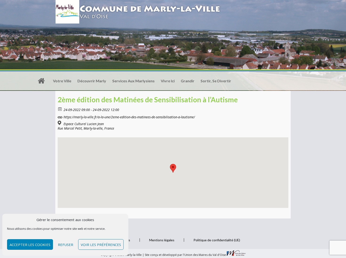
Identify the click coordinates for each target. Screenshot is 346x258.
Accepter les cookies (30, 244)
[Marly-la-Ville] (41, 80)
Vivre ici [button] (168, 81)
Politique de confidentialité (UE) (216, 240)
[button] (173, 168)
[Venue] (60, 123)
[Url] (60, 116)
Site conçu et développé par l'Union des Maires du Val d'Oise (185, 255)
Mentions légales (161, 240)
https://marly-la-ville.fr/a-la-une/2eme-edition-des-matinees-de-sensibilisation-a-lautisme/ (129, 117)
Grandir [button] (187, 81)
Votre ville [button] (62, 81)
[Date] (60, 109)
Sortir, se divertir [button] (216, 81)
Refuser (65, 244)
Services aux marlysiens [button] (133, 81)
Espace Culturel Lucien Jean (84, 124)
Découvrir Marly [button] (91, 81)
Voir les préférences (101, 244)
